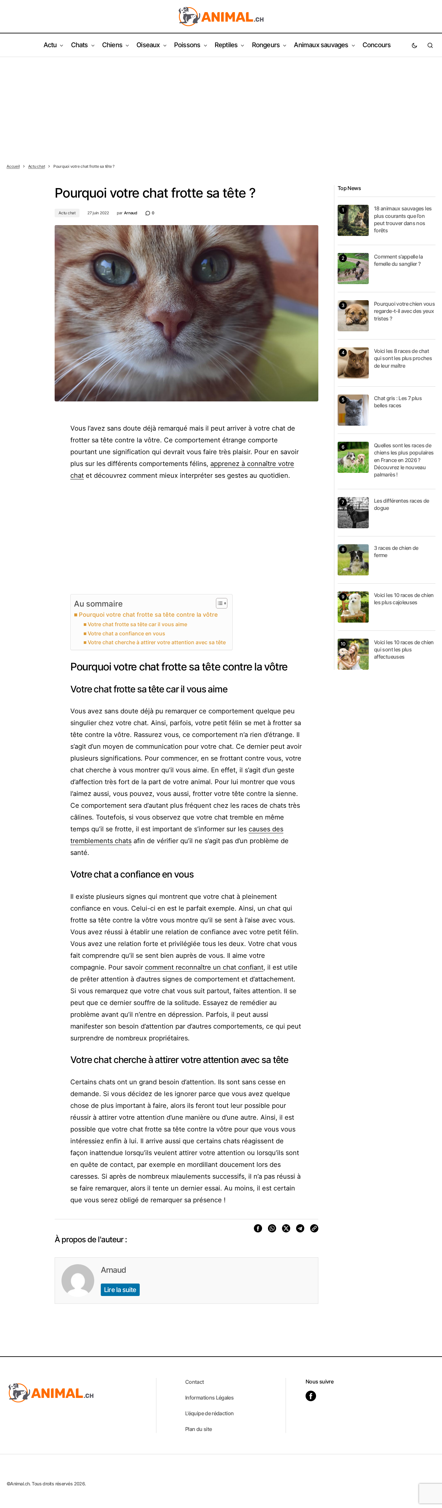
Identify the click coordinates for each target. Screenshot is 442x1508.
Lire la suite (120, 1290)
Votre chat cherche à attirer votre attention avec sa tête (157, 642)
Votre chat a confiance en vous (126, 633)
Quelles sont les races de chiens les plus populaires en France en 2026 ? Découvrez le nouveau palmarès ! (403, 460)
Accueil (13, 166)
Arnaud (113, 1270)
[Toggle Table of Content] (218, 603)
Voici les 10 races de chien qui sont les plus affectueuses (404, 649)
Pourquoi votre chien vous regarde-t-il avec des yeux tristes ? (404, 311)
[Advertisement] (221, 106)
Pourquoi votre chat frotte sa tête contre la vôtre (148, 614)
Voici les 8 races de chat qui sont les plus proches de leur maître (403, 358)
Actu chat (36, 166)
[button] (414, 45)
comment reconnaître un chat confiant (204, 967)
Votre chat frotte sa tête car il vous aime (137, 624)
